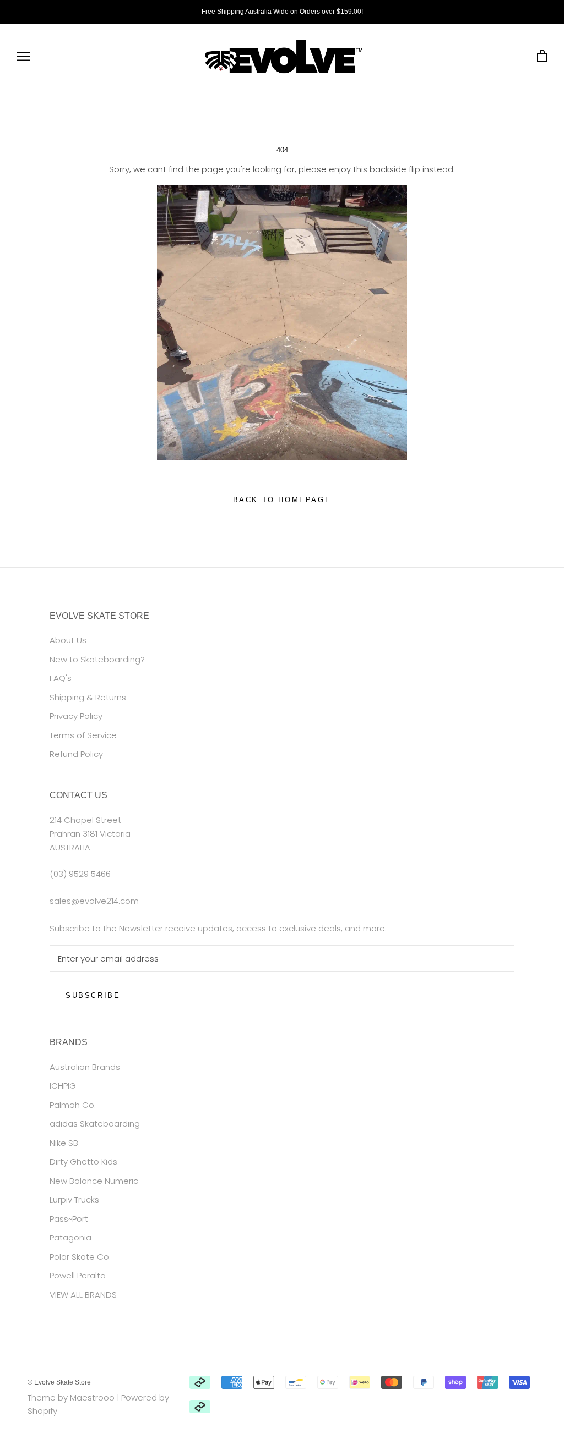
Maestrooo (92, 1397)
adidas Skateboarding (95, 1123)
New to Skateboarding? (97, 659)
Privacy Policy (76, 716)
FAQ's (61, 678)
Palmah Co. (73, 1105)
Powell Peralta (78, 1275)
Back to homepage (282, 500)
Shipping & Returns (88, 697)
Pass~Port (69, 1219)
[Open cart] (542, 56)
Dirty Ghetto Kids (83, 1161)
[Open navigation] (23, 56)
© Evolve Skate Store (59, 1382)
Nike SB (64, 1143)
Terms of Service (83, 735)
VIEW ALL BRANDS (83, 1294)
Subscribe (93, 995)
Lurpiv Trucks (74, 1199)
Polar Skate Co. (80, 1256)
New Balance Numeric (94, 1181)
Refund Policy (76, 754)
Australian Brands (85, 1067)
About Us (68, 640)
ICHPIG (63, 1085)
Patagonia (70, 1237)
